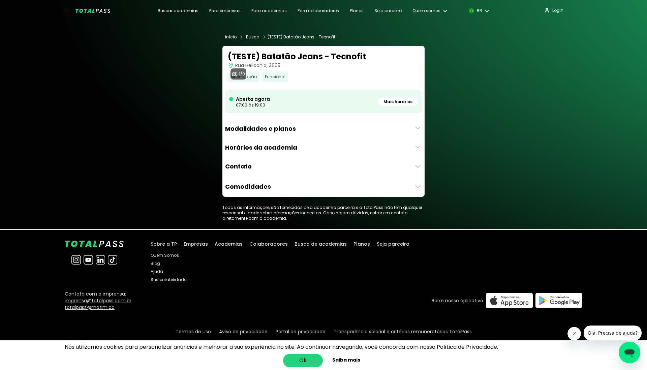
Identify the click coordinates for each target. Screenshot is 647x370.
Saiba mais (346, 360)
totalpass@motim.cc (90, 307)
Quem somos (426, 11)
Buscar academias (178, 10)
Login (557, 10)
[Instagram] (76, 260)
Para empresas (225, 10)
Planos (357, 10)
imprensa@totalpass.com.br (98, 300)
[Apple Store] (509, 300)
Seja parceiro (388, 10)
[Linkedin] (100, 260)
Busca (252, 37)
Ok (303, 360)
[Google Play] (558, 300)
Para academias (269, 10)
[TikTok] (112, 260)
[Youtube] (88, 260)
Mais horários (397, 101)
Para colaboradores (318, 10)
